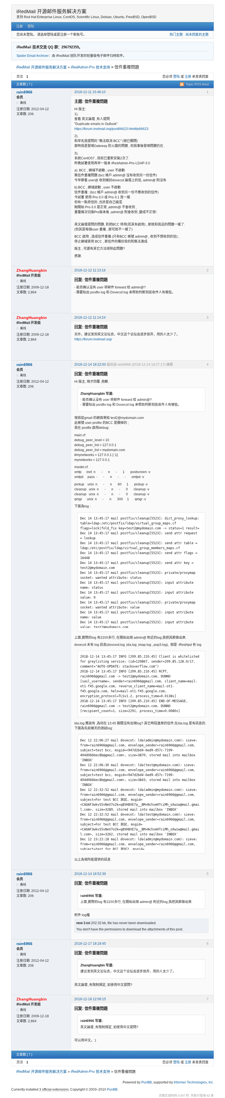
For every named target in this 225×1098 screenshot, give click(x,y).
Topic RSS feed (197, 84)
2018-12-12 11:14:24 (90, 317)
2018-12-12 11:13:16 (90, 270)
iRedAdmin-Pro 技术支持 (90, 67)
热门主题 (176, 35)
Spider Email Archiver (32, 56)
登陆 (30, 26)
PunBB (146, 1082)
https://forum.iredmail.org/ (93, 339)
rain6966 (24, 92)
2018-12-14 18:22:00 (90, 364)
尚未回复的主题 (197, 35)
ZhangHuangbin (31, 270)
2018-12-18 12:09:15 (90, 999)
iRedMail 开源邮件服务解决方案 (51, 11)
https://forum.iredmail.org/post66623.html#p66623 (111, 129)
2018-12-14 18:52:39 (90, 874)
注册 (19, 26)
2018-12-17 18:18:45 (90, 944)
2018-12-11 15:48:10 (90, 92)
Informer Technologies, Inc (193, 1082)
